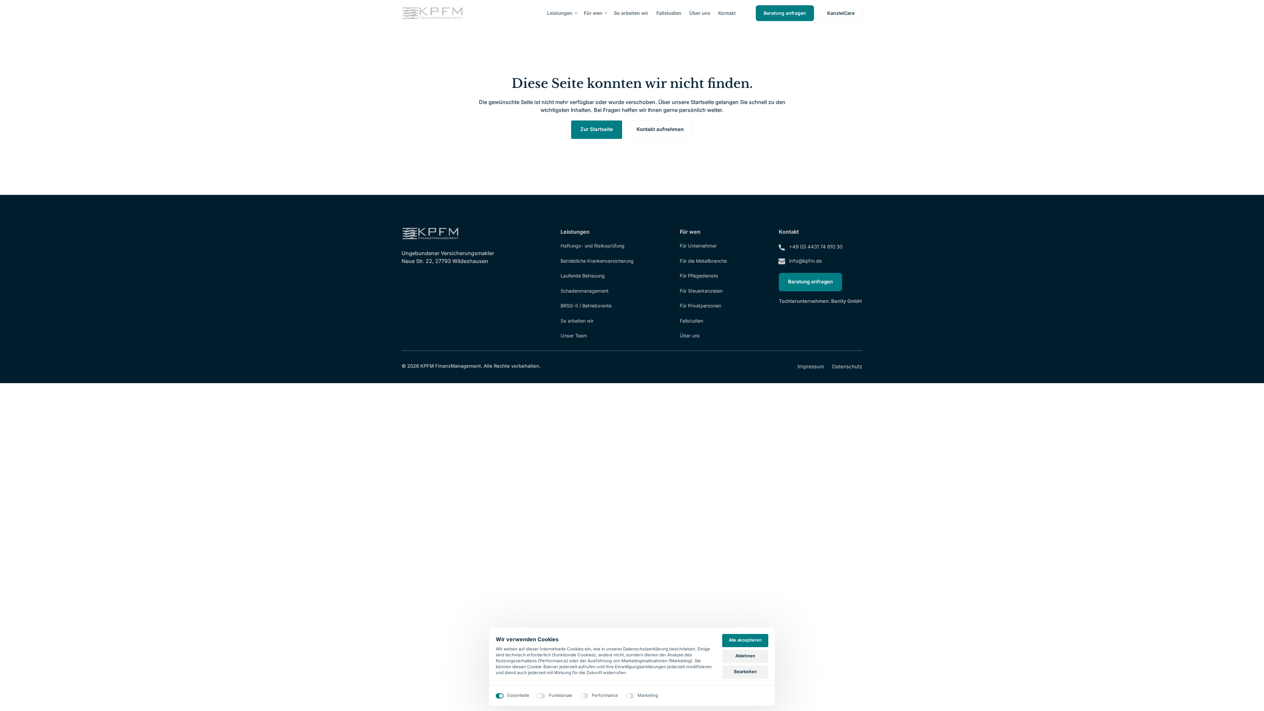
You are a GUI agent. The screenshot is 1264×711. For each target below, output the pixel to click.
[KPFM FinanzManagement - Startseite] (432, 13)
